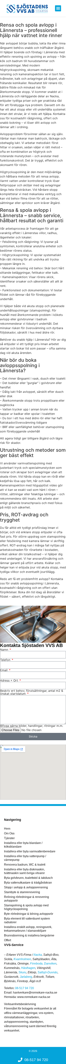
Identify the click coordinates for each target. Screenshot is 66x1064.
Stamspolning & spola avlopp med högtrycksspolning (26, 907)
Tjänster (9, 838)
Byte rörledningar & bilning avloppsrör (28, 913)
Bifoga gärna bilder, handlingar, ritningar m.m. (31, 725)
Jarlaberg (26, 976)
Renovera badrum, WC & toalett (24, 864)
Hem (7, 828)
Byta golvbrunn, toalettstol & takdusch (28, 877)
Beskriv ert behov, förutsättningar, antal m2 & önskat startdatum (31, 692)
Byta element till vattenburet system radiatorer (27, 920)
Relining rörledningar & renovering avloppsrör (26, 898)
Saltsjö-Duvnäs (48, 972)
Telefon (5, 659)
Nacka (37, 954)
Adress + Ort (9, 680)
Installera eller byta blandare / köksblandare (23, 844)
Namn (4, 649)
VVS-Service (13, 945)
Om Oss (9, 833)
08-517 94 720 (24, 988)
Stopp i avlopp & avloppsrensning (26, 887)
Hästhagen (28, 967)
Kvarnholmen (22, 959)
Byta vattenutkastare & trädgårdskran (28, 882)
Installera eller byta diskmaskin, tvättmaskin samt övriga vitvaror (24, 871)
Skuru (22, 972)
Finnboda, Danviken (43, 963)
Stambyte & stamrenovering (22, 892)
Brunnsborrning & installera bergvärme (29, 935)
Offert (7, 940)
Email (4, 670)
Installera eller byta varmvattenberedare (29, 851)
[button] (58, 8)
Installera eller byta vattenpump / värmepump (25, 858)
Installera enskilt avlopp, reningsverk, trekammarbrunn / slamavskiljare (28, 928)
